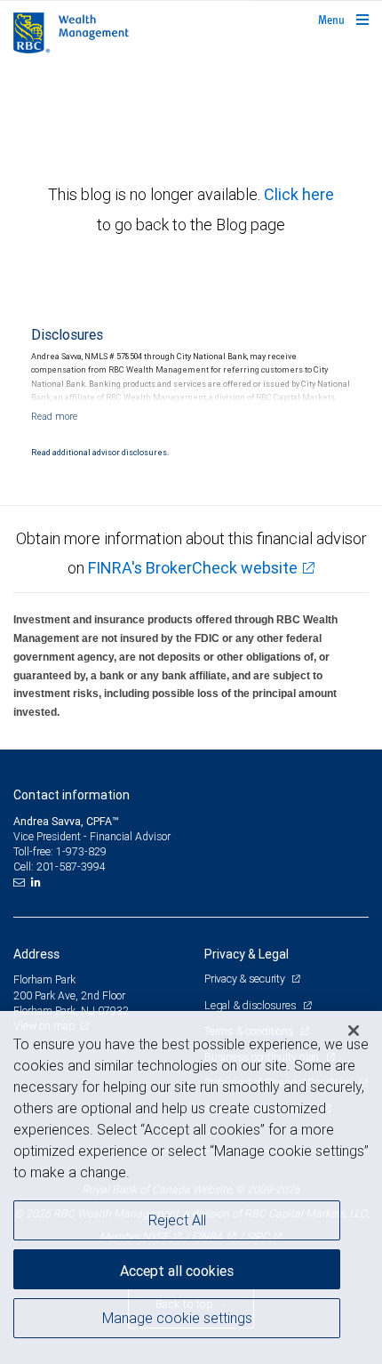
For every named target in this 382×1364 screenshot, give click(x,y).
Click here (299, 194)
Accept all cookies (177, 1271)
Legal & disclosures (251, 1005)
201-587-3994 (71, 866)
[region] (191, 1187)
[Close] (353, 1030)
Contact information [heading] (71, 795)
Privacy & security (245, 978)
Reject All (177, 1220)
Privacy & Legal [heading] (246, 954)
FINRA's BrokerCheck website (193, 568)
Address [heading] (36, 954)
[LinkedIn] (38, 882)
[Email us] (20, 882)
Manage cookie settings (177, 1318)
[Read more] (54, 416)
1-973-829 (81, 851)
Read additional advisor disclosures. (100, 452)
